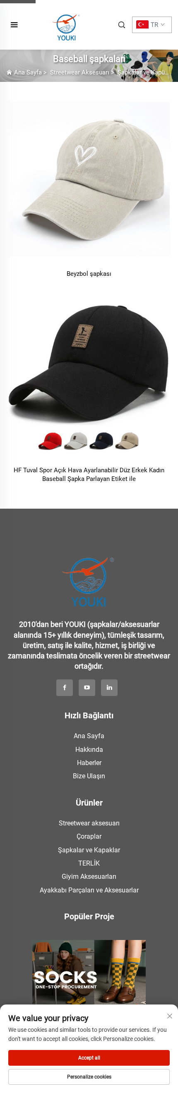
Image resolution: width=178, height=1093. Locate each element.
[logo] (89, 577)
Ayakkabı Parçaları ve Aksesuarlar (89, 890)
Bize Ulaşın (89, 776)
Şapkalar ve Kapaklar (89, 850)
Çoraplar (89, 836)
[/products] (88, 974)
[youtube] (87, 687)
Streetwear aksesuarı (89, 823)
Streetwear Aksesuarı (79, 72)
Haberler (89, 763)
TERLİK (89, 863)
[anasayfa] (66, 24)
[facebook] (64, 687)
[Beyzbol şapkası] (89, 177)
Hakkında (89, 749)
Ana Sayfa (28, 72)
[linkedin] (109, 687)
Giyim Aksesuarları (89, 876)
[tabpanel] (89, 972)
